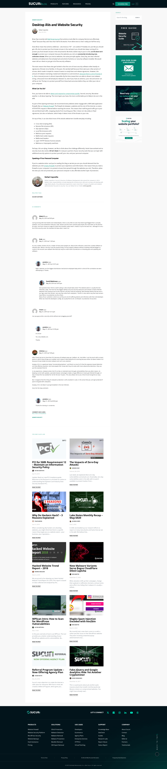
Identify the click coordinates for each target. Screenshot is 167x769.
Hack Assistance (33, 742)
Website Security (37, 20)
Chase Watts (38, 675)
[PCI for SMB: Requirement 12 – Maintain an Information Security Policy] (49, 448)
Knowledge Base (103, 729)
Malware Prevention (57, 739)
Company (126, 724)
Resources (77, 4)
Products (54, 4)
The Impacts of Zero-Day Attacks (84, 463)
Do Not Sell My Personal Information (90, 758)
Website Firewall (48, 106)
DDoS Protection (56, 729)
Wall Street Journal (53, 39)
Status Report (102, 745)
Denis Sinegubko (77, 678)
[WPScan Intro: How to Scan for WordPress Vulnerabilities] (49, 605)
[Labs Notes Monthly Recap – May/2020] (87, 502)
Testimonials (126, 745)
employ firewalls (49, 166)
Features (65, 4)
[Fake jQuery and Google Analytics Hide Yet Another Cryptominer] (87, 656)
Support (101, 724)
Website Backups (33, 739)
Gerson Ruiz (75, 468)
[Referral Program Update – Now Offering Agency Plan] (49, 656)
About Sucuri (126, 729)
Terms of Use (44, 758)
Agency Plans (79, 736)
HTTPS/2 (77, 742)
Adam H (42, 216)
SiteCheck (101, 733)
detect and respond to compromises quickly (65, 94)
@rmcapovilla (87, 186)
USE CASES (79, 724)
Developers (78, 729)
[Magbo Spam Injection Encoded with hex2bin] (87, 605)
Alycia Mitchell (39, 627)
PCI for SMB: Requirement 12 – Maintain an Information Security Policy (49, 464)
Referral (124, 739)
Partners (125, 742)
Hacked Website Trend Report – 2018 (45, 567)
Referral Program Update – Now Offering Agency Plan (48, 671)
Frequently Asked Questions (119, 758)
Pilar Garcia (38, 521)
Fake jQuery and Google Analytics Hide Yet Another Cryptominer (85, 672)
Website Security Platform (36, 733)
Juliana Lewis (76, 521)
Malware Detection (57, 733)
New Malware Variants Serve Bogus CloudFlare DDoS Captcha (83, 568)
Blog (123, 736)
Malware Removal (57, 736)
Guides (100, 736)
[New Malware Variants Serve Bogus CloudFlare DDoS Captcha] (87, 552)
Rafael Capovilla (43, 30)
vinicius (41, 351)
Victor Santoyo (39, 470)
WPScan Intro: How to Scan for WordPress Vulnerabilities (47, 621)
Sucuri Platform (37, 197)
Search (137, 17)
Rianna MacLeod (40, 571)
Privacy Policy (64, 758)
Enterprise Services (81, 739)
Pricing (88, 4)
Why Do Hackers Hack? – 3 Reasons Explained (47, 516)
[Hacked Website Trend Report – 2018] (49, 552)
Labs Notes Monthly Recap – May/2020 (86, 516)
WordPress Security (34, 736)
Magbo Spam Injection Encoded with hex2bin (83, 620)
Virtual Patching (80, 745)
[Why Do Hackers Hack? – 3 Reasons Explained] (49, 502)
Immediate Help (123, 4)
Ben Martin (75, 574)
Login (133, 4)
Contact (124, 733)
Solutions (55, 724)
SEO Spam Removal (57, 745)
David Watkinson (52, 281)
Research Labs (103, 739)
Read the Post (36, 487)
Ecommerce (79, 733)
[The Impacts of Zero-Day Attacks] (87, 448)
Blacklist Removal (57, 742)
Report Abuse (102, 742)
